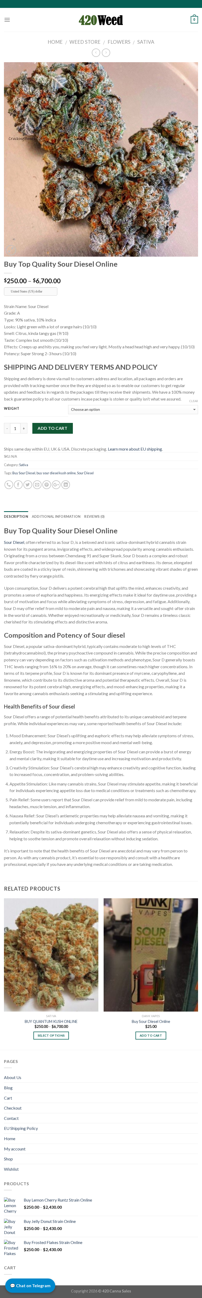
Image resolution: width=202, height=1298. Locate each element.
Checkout (13, 1107)
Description (16, 516)
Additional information (56, 516)
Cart (8, 1097)
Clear (193, 401)
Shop (8, 1158)
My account (15, 1148)
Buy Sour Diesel (23, 473)
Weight (11, 409)
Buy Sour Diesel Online (151, 1021)
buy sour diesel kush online (56, 473)
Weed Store (84, 42)
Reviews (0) (94, 516)
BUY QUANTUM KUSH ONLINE (51, 1021)
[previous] (4, 974)
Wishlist (11, 1169)
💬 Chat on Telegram (30, 1285)
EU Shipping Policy (21, 1128)
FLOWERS (119, 42)
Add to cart (52, 428)
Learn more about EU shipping (135, 448)
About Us (12, 1077)
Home (55, 42)
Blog (8, 1087)
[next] (198, 974)
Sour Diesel (85, 473)
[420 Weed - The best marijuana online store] (101, 19)
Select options (51, 1035)
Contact (11, 1118)
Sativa (145, 42)
